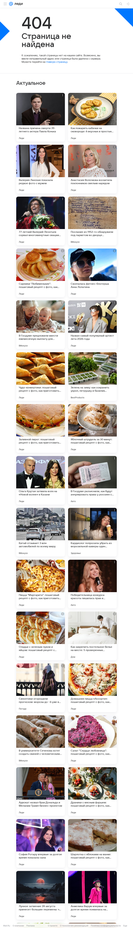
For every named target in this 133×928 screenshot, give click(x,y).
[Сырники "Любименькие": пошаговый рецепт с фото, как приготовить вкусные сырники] (40, 272)
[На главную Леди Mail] (18, 4)
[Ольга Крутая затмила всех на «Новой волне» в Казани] (40, 480)
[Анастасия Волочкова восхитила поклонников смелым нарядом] (92, 169)
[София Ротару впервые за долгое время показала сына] (40, 843)
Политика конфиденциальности (106, 925)
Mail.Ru (6, 925)
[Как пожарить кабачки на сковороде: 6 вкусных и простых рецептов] (92, 117)
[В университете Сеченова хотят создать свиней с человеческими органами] (40, 739)
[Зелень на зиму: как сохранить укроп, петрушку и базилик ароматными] (92, 376)
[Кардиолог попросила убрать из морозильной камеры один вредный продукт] (92, 532)
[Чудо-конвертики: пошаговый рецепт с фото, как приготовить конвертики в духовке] (40, 376)
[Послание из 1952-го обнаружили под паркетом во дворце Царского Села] (92, 221)
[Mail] (11, 4)
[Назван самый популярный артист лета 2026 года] (92, 324)
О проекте (52, 925)
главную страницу (56, 61)
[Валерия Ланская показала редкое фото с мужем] (40, 169)
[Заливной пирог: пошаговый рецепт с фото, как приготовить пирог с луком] (40, 428)
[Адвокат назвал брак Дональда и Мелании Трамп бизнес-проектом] (40, 791)
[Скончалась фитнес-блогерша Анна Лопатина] (92, 272)
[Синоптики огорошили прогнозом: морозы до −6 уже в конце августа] (40, 687)
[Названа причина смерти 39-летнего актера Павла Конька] (40, 117)
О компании (18, 925)
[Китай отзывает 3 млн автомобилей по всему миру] (40, 532)
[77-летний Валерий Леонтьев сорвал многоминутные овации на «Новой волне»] (40, 221)
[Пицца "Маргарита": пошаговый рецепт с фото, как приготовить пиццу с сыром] (40, 584)
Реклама (30, 925)
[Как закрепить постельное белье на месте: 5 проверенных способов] (92, 636)
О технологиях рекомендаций (74, 925)
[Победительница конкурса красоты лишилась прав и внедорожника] (92, 584)
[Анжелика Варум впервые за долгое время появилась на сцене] (92, 895)
